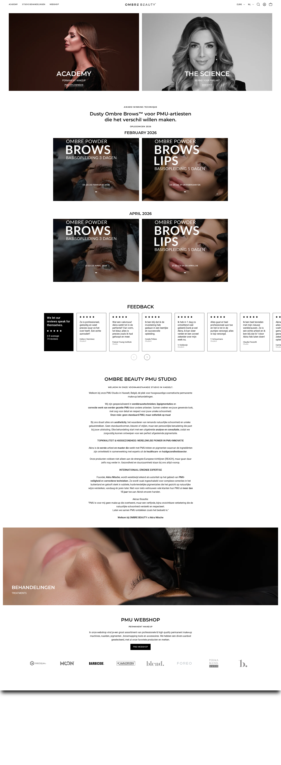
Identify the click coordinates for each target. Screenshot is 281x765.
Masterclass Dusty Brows (57, 730)
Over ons (128, 703)
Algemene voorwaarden (96, 703)
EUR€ (239, 4)
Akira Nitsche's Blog (134, 708)
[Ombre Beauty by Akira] (140, 4)
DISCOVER (207, 85)
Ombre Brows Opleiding (56, 725)
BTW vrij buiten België (95, 708)
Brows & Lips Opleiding (56, 720)
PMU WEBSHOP (140, 647)
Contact (128, 723)
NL (249, 4)
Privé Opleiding (51, 735)
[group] (140, 338)
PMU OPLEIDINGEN (74, 85)
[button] (258, 4)
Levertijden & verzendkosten (98, 713)
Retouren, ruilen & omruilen (97, 718)
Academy (128, 713)
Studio (127, 718)
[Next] (147, 357)
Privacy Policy (91, 723)
